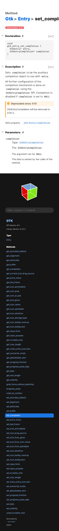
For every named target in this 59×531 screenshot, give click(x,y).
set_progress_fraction (16, 495)
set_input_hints (13, 464)
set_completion (13, 415)
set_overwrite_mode (15, 486)
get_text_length (13, 375)
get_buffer (11, 264)
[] (3, 35)
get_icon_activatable (15, 287)
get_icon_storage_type (16, 318)
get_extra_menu (13, 278)
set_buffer (11, 411)
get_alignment (12, 255)
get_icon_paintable (15, 309)
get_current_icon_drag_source (20, 273)
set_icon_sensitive (14, 451)
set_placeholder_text (16, 490)
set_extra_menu (13, 420)
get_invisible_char (14, 340)
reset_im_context (14, 393)
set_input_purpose (14, 468)
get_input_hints (13, 331)
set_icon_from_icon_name (18, 442)
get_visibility (12, 380)
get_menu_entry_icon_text (18, 349)
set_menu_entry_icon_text (18, 482)
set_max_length (13, 477)
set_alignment (12, 402)
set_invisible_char (14, 473)
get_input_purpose (14, 335)
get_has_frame (13, 282)
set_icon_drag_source (16, 433)
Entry (8, 240)
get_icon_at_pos (13, 295)
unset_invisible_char (15, 513)
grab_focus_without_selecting (20, 384)
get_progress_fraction (16, 362)
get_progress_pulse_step (17, 366)
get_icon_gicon (13, 300)
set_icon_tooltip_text (15, 459)
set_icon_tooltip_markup (17, 455)
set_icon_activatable (15, 428)
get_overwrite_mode (16, 353)
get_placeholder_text (16, 357)
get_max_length (13, 344)
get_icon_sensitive (14, 313)
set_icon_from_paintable (17, 446)
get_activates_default (16, 251)
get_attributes (12, 260)
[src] (51, 36)
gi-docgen (11, 521)
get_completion (13, 269)
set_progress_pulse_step (17, 499)
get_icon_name (13, 304)
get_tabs (10, 371)
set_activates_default (16, 397)
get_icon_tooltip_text (15, 326)
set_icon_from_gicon (15, 437)
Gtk (9, 220)
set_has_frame (13, 424)
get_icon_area (12, 291)
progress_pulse (13, 388)
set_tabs (10, 504)
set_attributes (12, 406)
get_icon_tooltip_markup (17, 322)
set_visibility (12, 508)
